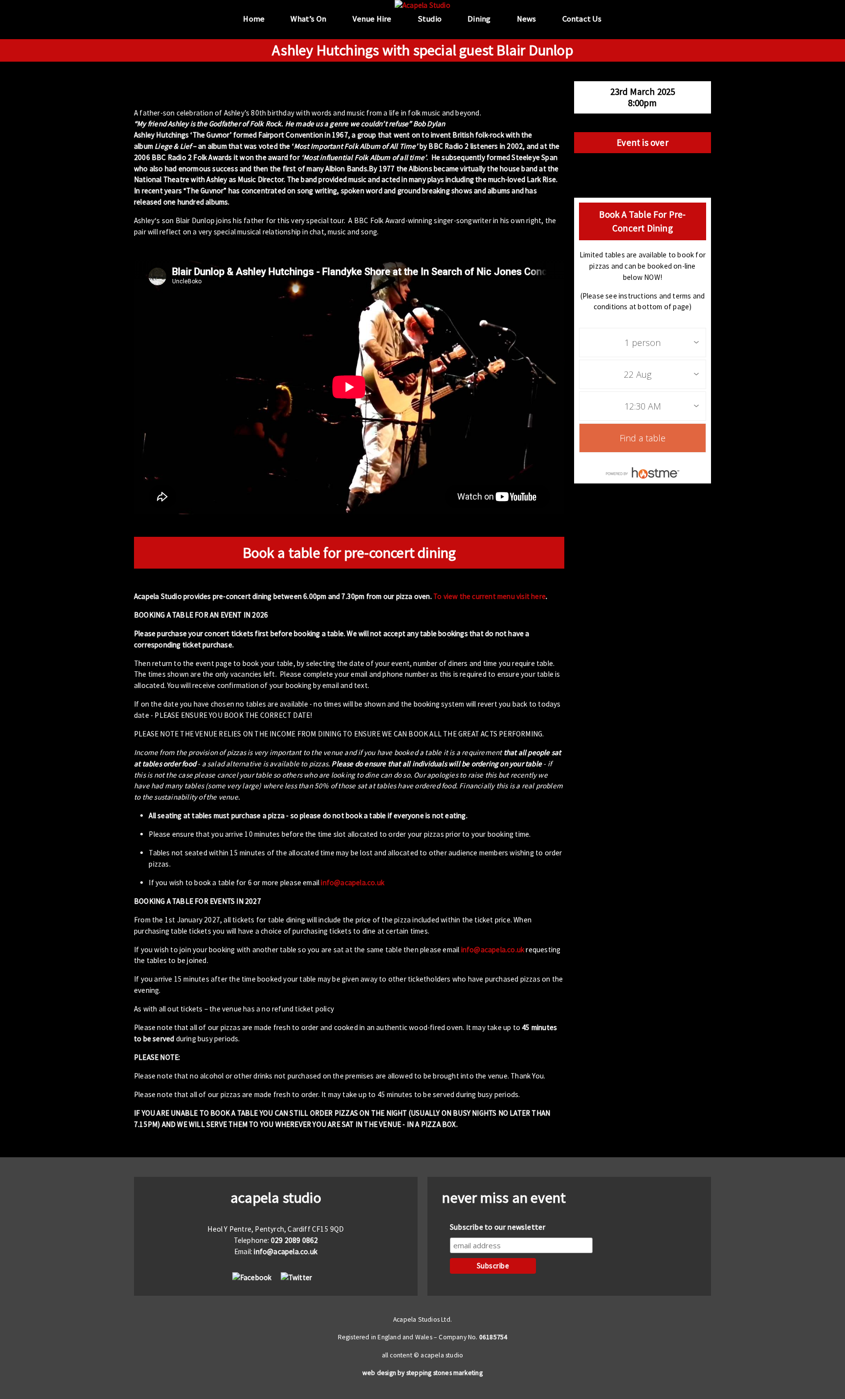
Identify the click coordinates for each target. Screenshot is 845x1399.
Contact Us (582, 19)
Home (254, 19)
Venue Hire (372, 19)
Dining (478, 19)
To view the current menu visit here (489, 596)
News (526, 19)
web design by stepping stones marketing (422, 1373)
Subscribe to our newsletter (497, 1227)
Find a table (643, 438)
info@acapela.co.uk (352, 882)
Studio (430, 19)
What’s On (308, 19)
